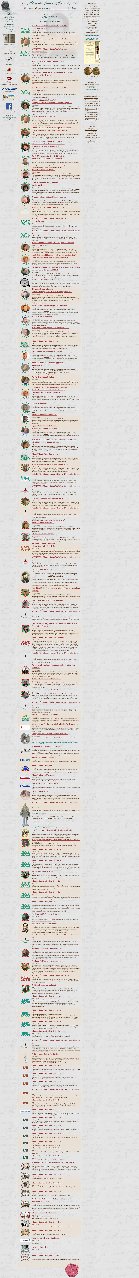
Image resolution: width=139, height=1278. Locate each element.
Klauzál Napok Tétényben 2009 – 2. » (46, 1021)
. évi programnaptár (91, 99)
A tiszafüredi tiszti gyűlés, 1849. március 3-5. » (50, 327)
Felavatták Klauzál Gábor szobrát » (46, 714)
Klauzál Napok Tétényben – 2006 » (45, 1255)
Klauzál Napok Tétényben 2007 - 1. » (46, 1155)
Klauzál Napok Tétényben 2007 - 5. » (46, 1125)
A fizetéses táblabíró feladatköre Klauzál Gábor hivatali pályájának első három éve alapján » (54, 440)
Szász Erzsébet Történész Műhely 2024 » (48, 61)
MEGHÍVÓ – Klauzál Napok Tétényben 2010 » (50, 975)
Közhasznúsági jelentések (91, 84)
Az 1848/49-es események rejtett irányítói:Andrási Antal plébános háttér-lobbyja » (48, 157)
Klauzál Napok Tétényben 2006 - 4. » (46, 1182)
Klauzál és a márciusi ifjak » (43, 533)
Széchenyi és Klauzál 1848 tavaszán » (46, 961)
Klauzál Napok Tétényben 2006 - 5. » (46, 1191)
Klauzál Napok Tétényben (90, 137)
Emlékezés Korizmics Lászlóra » (44, 923)
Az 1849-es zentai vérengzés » (43, 169)
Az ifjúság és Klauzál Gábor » (43, 377)
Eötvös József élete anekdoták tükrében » (48, 689)
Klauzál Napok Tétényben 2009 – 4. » (46, 996)
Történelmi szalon (91, 141)
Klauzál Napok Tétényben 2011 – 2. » (46, 892)
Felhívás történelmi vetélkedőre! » (45, 1054)
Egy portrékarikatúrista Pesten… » (45, 427)
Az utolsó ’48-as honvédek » (43, 316)
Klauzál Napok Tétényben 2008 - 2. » (46, 1081)
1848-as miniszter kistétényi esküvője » (47, 351)
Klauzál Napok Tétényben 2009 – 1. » (46, 1031)
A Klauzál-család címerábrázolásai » (46, 678)
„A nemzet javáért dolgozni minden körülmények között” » (55, 724)
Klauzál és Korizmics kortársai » (52, 830)
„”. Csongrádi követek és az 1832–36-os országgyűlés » (52, 101)
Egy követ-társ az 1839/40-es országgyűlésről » (49, 390)
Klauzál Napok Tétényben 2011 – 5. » (46, 849)
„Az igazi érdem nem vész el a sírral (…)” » (49, 521)
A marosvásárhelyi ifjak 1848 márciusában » (49, 197)
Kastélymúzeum (91, 135)
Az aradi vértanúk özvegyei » (43, 871)
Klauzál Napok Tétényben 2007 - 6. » (46, 1117)
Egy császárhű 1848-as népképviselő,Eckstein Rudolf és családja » (46, 115)
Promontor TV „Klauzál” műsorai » (46, 746)
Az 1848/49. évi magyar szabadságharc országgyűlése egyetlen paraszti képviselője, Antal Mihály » (56, 268)
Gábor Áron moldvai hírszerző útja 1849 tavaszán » (51, 128)
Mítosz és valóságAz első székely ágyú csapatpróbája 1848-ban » (50, 304)
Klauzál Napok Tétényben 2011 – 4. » (46, 860)
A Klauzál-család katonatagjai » (44, 985)
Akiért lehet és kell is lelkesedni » (45, 783)
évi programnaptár (91, 103)
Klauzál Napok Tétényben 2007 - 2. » (46, 1147)
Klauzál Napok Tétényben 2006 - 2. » (46, 1222)
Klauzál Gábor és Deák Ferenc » (44, 1212)
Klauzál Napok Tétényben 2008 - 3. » (46, 1073)
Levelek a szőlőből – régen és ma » (45, 914)
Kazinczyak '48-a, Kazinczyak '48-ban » (47, 600)
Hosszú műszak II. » (40, 1247)
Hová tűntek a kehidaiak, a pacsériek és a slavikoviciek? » (54, 256)
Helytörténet (91, 133)
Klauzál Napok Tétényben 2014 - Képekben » (49, 637)
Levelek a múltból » (39, 403)
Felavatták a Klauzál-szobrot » (44, 757)
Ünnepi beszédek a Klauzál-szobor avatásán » (50, 733)
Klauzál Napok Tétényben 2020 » (45, 454)
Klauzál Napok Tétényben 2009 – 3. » (46, 1010)
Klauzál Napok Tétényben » (43, 765)
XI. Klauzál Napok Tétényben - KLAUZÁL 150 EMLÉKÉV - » (45, 544)
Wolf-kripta (91, 142)
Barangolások (91, 128)
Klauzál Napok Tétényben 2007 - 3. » (46, 1141)
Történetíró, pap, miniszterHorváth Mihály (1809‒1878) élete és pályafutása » (52, 290)
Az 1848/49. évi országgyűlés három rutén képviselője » (53, 38)
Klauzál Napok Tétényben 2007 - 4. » (46, 1133)
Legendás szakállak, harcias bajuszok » (47, 498)
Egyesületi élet (90, 86)
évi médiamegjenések (91, 101)
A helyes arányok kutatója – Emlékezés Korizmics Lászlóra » (56, 839)
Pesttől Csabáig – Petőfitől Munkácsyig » (48, 144)
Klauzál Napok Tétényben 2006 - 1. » (46, 1230)
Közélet (90, 88)
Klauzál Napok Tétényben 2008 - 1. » (46, 1099)
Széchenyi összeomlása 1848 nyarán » (46, 948)
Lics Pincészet (91, 139)
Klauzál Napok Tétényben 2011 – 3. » (46, 881)
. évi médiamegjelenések (91, 98)
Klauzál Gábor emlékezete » (43, 775)
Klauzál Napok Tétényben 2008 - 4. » (46, 1065)
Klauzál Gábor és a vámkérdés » (44, 414)
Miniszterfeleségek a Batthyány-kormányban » (50, 464)
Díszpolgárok (91, 131)
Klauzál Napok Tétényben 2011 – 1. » (46, 901)
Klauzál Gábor (91, 82)
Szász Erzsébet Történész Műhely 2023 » (48, 207)
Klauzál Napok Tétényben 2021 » (45, 341)
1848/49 (91, 126)
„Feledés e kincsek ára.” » (42, 569)
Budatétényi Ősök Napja (91, 130)
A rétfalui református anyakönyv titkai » (47, 279)
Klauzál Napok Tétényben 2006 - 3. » (46, 1174)
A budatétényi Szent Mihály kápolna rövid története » (53, 1162)
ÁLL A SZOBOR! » (40, 791)
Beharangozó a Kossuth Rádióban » (46, 1238)
